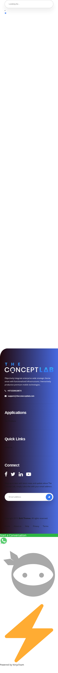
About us (8, 447)
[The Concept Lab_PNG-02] (29, 368)
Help (27, 526)
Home (7, 526)
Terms (45, 526)
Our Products (10, 421)
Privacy (36, 526)
